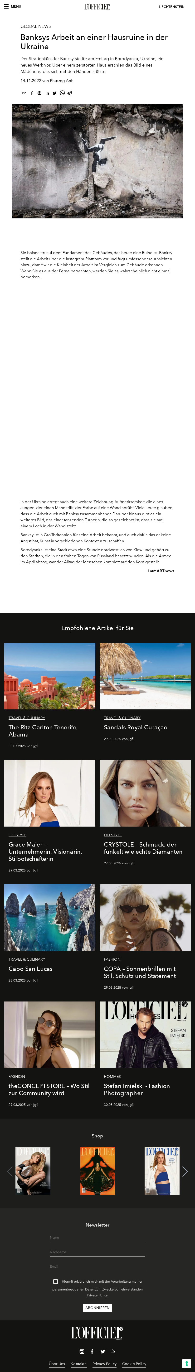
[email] (24, 94)
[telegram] (70, 94)
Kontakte (79, 1364)
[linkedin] (47, 94)
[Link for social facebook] (92, 1352)
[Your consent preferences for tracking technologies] (186, 1363)
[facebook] (32, 94)
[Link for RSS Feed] (113, 1352)
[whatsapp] (62, 94)
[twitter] (54, 94)
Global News (35, 26)
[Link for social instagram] (81, 1352)
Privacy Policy (97, 1295)
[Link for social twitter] (102, 1352)
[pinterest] (39, 94)
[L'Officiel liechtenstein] (97, 6)
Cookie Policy (134, 1364)
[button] (185, 1171)
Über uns (57, 1364)
